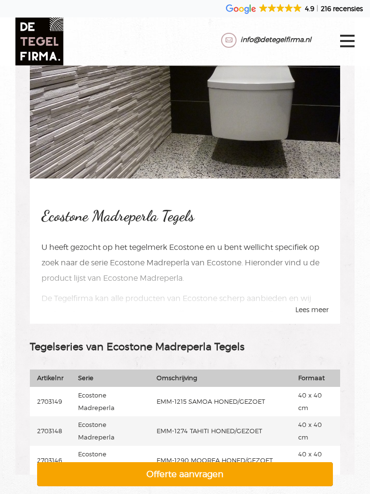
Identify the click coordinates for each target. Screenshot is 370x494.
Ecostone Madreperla (149, 262)
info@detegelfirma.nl (275, 39)
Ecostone (186, 247)
